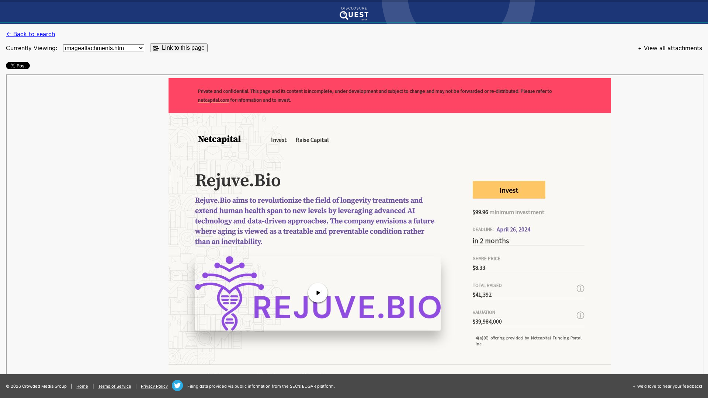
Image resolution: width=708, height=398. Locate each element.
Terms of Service (114, 386)
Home (82, 386)
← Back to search (30, 34)
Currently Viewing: (31, 48)
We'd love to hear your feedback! (669, 386)
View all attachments (673, 48)
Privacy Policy (154, 386)
